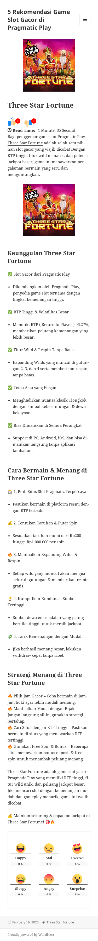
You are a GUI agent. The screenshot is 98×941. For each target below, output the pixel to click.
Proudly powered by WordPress (31, 934)
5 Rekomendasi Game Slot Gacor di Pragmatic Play (39, 19)
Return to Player (57, 324)
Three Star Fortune (41, 105)
